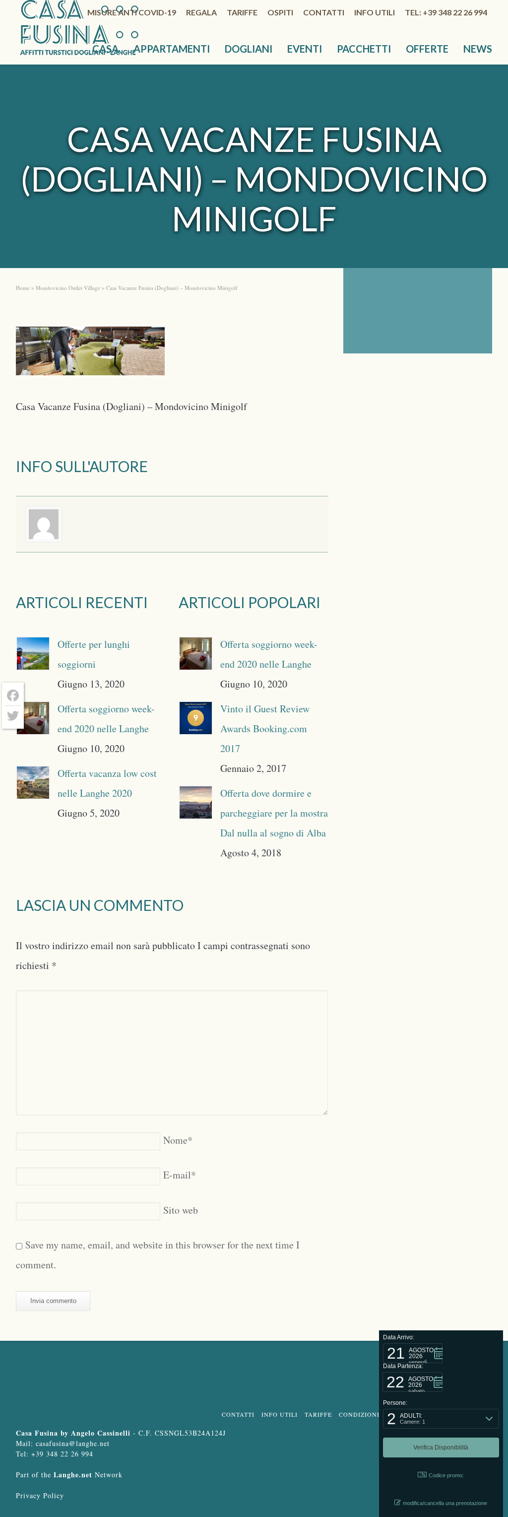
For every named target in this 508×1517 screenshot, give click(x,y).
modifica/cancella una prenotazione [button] (445, 1503)
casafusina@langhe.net (73, 1443)
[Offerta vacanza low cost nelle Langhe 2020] (33, 782)
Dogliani (248, 49)
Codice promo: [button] (446, 1475)
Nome (177, 1140)
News (477, 49)
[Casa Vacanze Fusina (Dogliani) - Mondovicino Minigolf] (90, 354)
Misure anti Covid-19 (131, 12)
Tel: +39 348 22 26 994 (446, 12)
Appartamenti (171, 49)
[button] (413, 1353)
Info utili (374, 12)
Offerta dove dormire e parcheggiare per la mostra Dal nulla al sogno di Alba (274, 812)
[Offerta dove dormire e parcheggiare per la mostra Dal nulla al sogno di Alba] (196, 802)
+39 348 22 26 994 (62, 1453)
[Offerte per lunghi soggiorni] (33, 653)
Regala (201, 12)
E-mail (179, 1174)
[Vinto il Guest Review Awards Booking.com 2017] (196, 718)
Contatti (323, 12)
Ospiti (280, 12)
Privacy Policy (40, 1495)
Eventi (304, 49)
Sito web (180, 1210)
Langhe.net (73, 1474)
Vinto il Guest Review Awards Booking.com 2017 (265, 728)
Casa (105, 49)
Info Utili (279, 1414)
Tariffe (242, 12)
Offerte (427, 49)
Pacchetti (364, 49)
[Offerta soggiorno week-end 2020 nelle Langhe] (33, 718)
